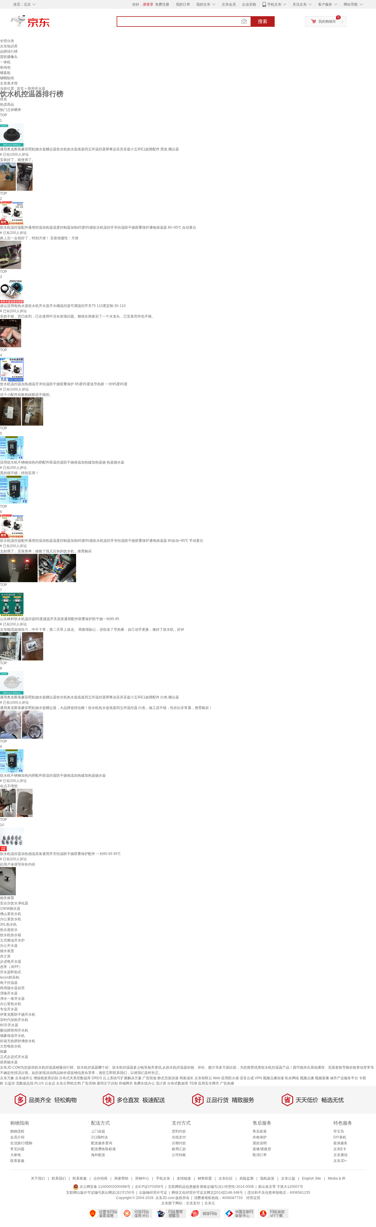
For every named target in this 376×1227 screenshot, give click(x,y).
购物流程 (17, 1131)
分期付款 (179, 1143)
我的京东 (203, 4)
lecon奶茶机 (9, 977)
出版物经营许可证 (153, 1193)
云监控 (9, 1083)
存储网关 (126, 1083)
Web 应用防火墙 (226, 1078)
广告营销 (89, 1083)
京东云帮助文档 (68, 1083)
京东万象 (7, 1078)
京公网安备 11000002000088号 (104, 1187)
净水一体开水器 (12, 999)
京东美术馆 (9, 83)
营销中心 (142, 1178)
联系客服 (17, 1161)
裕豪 (3, 1052)
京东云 (209, 1203)
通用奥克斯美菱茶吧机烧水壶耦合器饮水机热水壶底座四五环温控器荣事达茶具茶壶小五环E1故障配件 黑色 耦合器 (89, 149)
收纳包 (5, 67)
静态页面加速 (168, 1078)
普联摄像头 (9, 57)
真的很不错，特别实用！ (19, 473)
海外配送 (98, 1155)
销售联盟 (205, 1178)
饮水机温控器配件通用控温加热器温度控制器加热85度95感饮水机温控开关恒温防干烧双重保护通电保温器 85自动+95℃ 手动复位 (101, 541)
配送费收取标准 (103, 1149)
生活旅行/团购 (21, 1143)
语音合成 (247, 1078)
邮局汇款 (179, 1149)
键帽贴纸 (7, 78)
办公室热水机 (10, 1004)
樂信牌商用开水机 (14, 1030)
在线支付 (179, 1137)
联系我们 (59, 1178)
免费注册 (162, 4)
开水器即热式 (10, 972)
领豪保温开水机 (12, 1036)
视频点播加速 (273, 1078)
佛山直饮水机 (10, 914)
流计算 (161, 1083)
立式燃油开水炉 (12, 940)
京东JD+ (340, 1161)
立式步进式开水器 (14, 1057)
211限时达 (99, 1137)
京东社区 (226, 1178)
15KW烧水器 (10, 908)
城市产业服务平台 (344, 1078)
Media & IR (336, 1178)
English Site (311, 1178)
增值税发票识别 (45, 1078)
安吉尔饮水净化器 (14, 903)
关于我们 (38, 1178)
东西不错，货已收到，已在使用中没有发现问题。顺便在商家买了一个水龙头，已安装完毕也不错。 (77, 316)
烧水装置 (7, 951)
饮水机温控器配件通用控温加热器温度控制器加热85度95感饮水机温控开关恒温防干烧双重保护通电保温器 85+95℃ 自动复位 (98, 227)
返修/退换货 (262, 1149)
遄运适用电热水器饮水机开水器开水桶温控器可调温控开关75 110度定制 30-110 (63, 306)
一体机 (5, 62)
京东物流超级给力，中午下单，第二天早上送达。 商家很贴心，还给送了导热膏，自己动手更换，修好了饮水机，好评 (92, 629)
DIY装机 (339, 1137)
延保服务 (340, 1143)
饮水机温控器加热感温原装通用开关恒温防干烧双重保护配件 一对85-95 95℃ (60, 854)
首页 (21, 89)
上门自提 (98, 1131)
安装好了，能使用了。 (17, 160)
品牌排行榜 (9, 51)
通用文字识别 (107, 1083)
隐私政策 (267, 1178)
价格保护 (260, 1137)
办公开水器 (9, 946)
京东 (50, 23)
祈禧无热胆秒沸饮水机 (17, 1041)
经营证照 (253, 1198)
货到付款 (179, 1131)
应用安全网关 (208, 1083)
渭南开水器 (9, 993)
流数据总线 (24, 1083)
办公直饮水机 (10, 919)
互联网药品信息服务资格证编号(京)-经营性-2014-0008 (211, 1187)
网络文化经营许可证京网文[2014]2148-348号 (207, 1193)
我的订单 (183, 4)
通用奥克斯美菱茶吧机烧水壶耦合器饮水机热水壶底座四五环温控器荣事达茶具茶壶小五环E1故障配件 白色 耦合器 (89, 697)
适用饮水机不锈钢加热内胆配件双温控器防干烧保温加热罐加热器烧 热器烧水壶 (62, 462)
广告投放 (149, 1078)
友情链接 (184, 1178)
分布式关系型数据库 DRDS (80, 1078)
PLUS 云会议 (44, 1083)
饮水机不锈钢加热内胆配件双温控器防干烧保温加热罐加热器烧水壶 (53, 775)
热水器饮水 (9, 930)
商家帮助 (121, 1178)
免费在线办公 (144, 1083)
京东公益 (288, 1178)
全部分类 (7, 41)
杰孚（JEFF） (11, 967)
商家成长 (186, 1078)
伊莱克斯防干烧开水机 (17, 1014)
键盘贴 (5, 73)
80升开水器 (9, 1025)
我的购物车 (327, 21)
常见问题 (17, 1149)
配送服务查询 (101, 1143)
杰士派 (5, 956)
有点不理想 (9, 786)
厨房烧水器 (9, 1062)
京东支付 (193, 1203)
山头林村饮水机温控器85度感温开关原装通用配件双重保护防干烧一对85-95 (59, 619)
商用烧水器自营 (12, 988)
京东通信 (340, 1155)
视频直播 (322, 1078)
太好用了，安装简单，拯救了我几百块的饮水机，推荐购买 (46, 551)
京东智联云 (203, 1078)
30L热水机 (8, 924)
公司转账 (179, 1155)
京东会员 (229, 4)
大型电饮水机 (10, 1046)
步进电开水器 (10, 961)
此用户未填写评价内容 (17, 864)
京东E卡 (339, 1149)
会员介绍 (17, 1137)
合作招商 (100, 1178)
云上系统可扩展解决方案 (122, 1078)
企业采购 (249, 4)
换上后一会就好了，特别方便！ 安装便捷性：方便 (39, 238)
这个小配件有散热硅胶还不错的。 (26, 395)
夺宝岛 (338, 1131)
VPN (258, 1078)
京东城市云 (24, 1078)
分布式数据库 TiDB (182, 1083)
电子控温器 (9, 983)
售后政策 (260, 1131)
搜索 (262, 21)
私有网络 (292, 1078)
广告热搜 (227, 1083)
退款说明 (260, 1143)
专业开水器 (9, 1009)
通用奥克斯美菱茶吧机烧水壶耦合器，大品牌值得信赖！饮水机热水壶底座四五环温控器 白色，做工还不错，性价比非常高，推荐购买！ (106, 708)
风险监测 (246, 1178)
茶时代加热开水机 (14, 1020)
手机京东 (274, 4)
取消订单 (260, 1155)
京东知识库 (9, 46)
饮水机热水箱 (10, 935)
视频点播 (307, 1078)
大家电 (15, 1155)
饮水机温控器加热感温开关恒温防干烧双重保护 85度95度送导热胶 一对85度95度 (63, 384)
